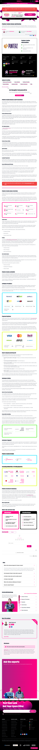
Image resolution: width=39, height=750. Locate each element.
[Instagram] (22, 734)
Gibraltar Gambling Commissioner (10, 481)
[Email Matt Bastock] (10, 627)
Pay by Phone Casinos (5, 736)
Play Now (30, 14)
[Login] (34, 1)
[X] (24, 734)
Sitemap (21, 730)
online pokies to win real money (11, 239)
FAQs (31, 84)
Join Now (32, 711)
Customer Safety (15, 84)
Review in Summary (24, 84)
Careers (21, 724)
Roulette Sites (13, 733)
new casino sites (34, 318)
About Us (21, 721)
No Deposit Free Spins (14, 724)
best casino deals (28, 183)
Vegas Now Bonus (20, 13)
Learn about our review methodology (11, 75)
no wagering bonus (30, 494)
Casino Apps (12, 730)
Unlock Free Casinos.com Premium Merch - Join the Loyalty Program (11, 3)
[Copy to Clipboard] (35, 35)
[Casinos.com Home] (19, 1)
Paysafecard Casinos (4, 730)
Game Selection (17, 81)
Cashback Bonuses (13, 727)
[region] (19, 544)
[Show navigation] (1, 1)
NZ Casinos (3, 5)
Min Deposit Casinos (4, 727)
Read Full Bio (6, 636)
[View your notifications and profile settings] (36, 550)
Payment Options (6, 84)
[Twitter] (33, 35)
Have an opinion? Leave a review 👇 (28, 75)
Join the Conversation (19, 95)
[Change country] (32, 1)
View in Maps (29, 460)
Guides (21, 727)
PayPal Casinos (4, 733)
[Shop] (30, 1)
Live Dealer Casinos (4, 724)
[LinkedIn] (30, 35)
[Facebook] (31, 35)
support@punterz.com (9, 460)
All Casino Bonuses (13, 721)
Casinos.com (6, 649)
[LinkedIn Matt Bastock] (11, 627)
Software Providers (26, 81)
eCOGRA (33, 471)
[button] (16, 539)
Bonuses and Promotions (7, 81)
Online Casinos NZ (4, 721)
